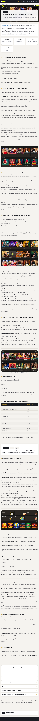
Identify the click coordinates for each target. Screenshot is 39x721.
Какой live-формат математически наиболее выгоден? (13, 674)
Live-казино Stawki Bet (6, 25)
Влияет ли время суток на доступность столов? (11, 690)
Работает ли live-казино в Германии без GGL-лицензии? (13, 667)
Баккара (32, 1)
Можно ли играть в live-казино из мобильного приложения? (14, 694)
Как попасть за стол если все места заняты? (11, 671)
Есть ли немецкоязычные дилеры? (9, 686)
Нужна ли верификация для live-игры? (10, 678)
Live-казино (20, 1)
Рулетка (24, 1)
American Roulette (4, 105)
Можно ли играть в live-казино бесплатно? (10, 682)
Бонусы (36, 1)
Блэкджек (28, 1)
